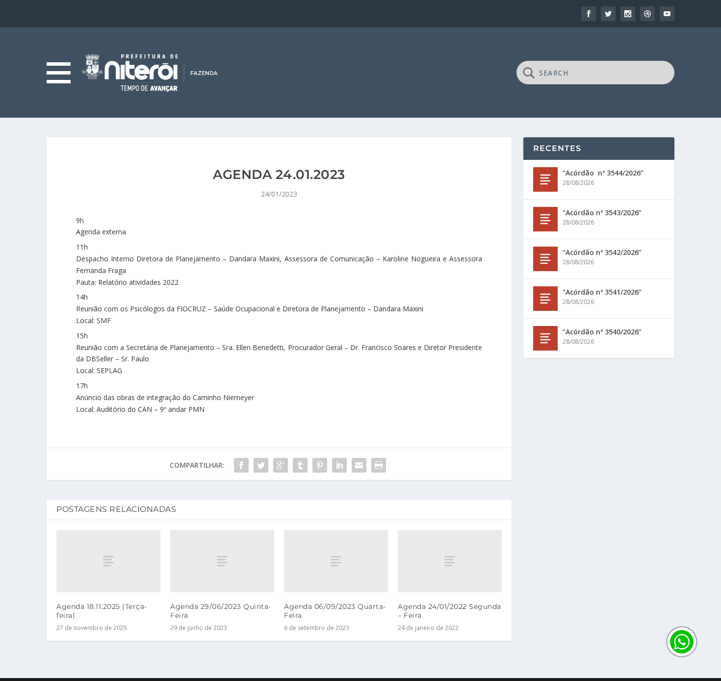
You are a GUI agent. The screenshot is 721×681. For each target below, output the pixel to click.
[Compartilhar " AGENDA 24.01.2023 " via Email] (359, 465)
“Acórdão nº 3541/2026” (602, 292)
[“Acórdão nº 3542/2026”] (545, 259)
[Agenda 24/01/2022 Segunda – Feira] (450, 561)
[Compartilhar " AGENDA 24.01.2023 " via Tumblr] (300, 465)
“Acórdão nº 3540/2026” (602, 331)
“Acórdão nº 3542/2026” (602, 252)
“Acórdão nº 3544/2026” (603, 172)
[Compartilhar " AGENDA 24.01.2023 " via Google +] (280, 465)
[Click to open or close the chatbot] (681, 641)
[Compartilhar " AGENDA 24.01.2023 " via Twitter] (261, 465)
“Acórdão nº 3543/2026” (602, 212)
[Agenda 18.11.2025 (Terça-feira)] (108, 561)
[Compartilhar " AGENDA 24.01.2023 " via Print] (378, 465)
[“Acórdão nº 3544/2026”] (545, 179)
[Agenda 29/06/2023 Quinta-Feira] (222, 561)
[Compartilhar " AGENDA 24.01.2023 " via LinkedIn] (339, 465)
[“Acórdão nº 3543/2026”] (545, 219)
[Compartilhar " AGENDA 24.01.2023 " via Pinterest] (320, 465)
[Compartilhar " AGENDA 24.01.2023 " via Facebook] (241, 465)
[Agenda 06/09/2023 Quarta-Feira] (336, 561)
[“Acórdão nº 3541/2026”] (545, 298)
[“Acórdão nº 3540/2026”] (545, 338)
